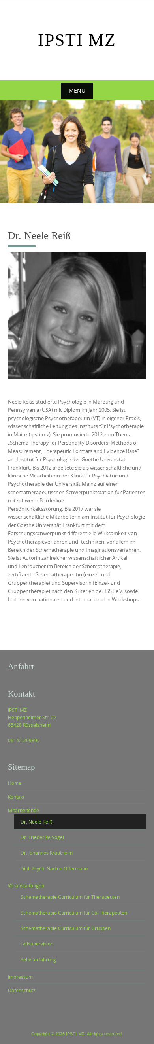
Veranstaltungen (26, 885)
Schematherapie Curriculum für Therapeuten (70, 897)
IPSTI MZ (77, 40)
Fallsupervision (37, 943)
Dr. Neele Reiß (36, 822)
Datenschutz (22, 990)
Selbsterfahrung (38, 959)
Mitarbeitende (23, 810)
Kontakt (16, 797)
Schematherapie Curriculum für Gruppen (66, 928)
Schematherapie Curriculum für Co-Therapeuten (74, 912)
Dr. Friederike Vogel (42, 837)
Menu (77, 90)
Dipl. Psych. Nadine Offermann (54, 868)
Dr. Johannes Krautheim (47, 852)
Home (14, 783)
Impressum (20, 977)
